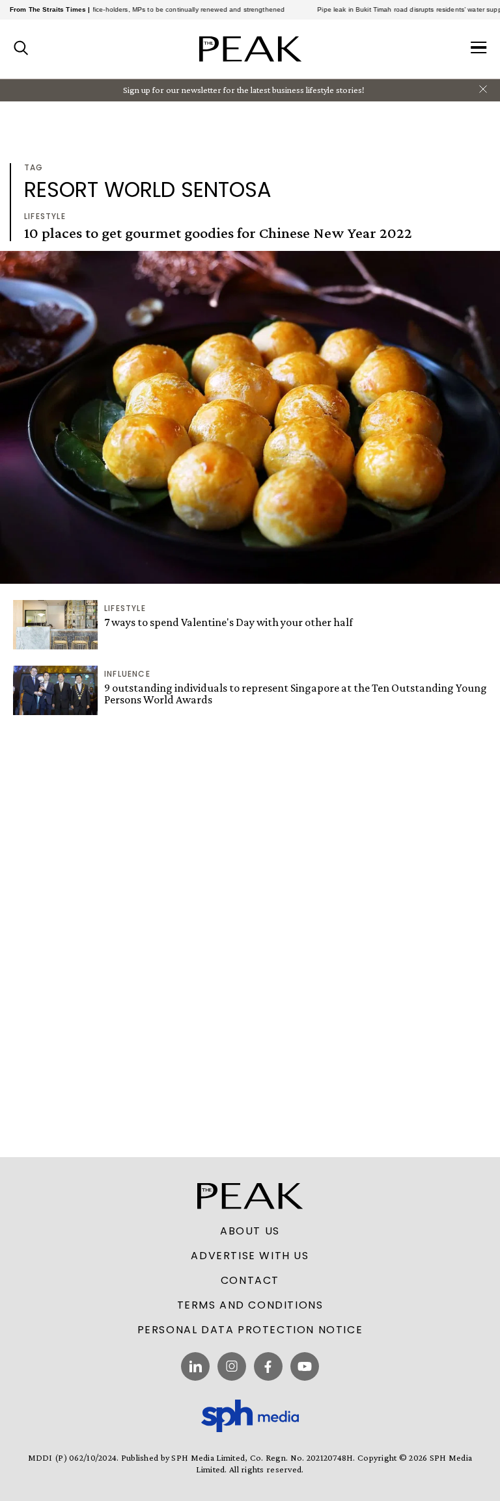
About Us (250, 1231)
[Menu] (479, 49)
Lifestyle (45, 216)
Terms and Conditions (250, 1305)
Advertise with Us (250, 1256)
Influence (127, 673)
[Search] (21, 49)
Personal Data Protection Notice (250, 1330)
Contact (250, 1280)
